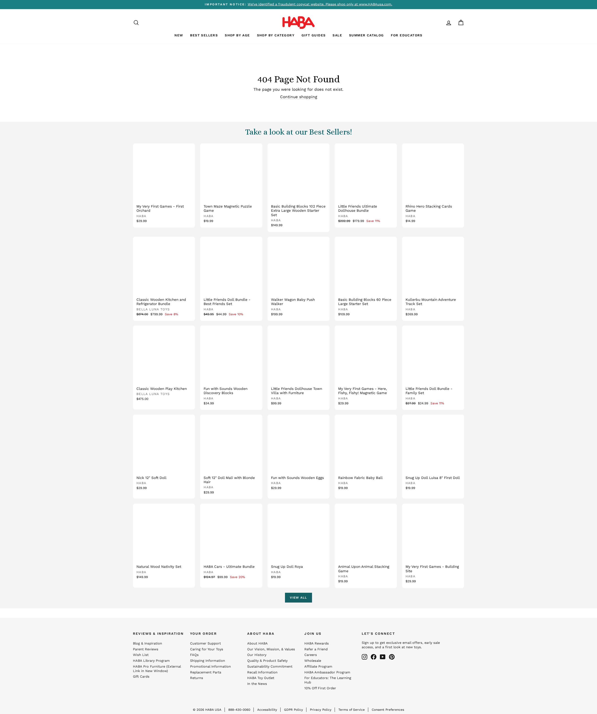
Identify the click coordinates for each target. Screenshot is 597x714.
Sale (337, 35)
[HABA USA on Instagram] (364, 657)
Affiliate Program (318, 667)
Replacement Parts (205, 672)
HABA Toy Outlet (260, 678)
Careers (310, 655)
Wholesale (312, 661)
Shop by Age (237, 35)
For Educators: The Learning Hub (327, 680)
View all (298, 597)
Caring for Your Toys (206, 649)
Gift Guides (314, 35)
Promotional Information (210, 667)
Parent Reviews (145, 649)
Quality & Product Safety (267, 661)
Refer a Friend (316, 649)
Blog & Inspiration (147, 643)
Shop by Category (276, 35)
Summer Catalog (366, 35)
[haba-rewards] (440, 22)
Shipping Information (207, 661)
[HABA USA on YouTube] (382, 657)
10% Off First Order (320, 688)
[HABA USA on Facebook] (373, 657)
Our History (256, 655)
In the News (257, 684)
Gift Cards (141, 677)
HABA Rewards (316, 643)
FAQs (194, 655)
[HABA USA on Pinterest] (392, 657)
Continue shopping (298, 96)
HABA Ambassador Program (327, 672)
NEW (178, 35)
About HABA (257, 643)
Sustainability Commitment (269, 667)
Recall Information (262, 672)
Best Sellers (204, 35)
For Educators (407, 35)
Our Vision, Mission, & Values (271, 649)
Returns (196, 678)
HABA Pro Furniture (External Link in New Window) (157, 669)
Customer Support (205, 643)
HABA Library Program (151, 661)
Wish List (141, 655)
